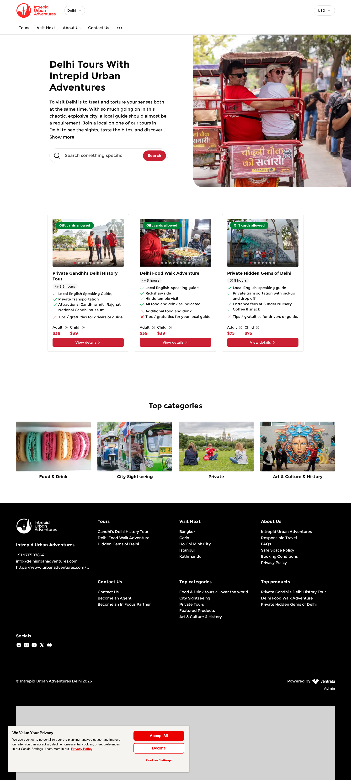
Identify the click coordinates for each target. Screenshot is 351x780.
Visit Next (46, 28)
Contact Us (98, 28)
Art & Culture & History (200, 617)
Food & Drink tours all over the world (213, 592)
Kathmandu (190, 556)
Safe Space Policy (277, 550)
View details (85, 342)
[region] (98, 749)
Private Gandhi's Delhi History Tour (293, 592)
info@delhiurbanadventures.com (47, 561)
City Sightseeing (194, 598)
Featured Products (197, 610)
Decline (159, 748)
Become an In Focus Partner (124, 604)
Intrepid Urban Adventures (286, 531)
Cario (184, 538)
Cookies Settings (159, 760)
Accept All (159, 736)
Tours (24, 28)
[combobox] (324, 10)
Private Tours (191, 604)
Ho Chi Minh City (195, 544)
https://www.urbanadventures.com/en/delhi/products (69, 567)
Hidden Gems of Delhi (118, 544)
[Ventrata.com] (322, 681)
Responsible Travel (279, 538)
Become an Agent (115, 598)
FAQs (266, 544)
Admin (329, 688)
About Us (71, 28)
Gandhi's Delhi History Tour (123, 531)
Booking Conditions (279, 556)
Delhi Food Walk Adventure (123, 538)
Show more (61, 137)
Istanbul (187, 550)
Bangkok (187, 531)
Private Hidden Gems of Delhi (289, 604)
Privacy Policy (274, 562)
